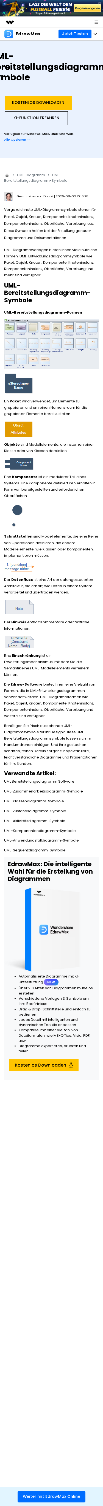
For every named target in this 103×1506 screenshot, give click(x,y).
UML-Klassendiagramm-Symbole (34, 801)
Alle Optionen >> (17, 139)
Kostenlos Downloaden (38, 102)
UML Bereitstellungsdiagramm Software (39, 781)
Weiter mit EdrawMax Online (51, 1496)
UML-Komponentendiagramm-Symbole (40, 830)
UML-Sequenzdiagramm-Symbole (35, 850)
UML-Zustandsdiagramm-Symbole (35, 811)
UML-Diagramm (31, 175)
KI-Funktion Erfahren (36, 118)
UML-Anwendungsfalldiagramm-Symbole (41, 840)
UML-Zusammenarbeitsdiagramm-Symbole (43, 791)
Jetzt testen (75, 33)
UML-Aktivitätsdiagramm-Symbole (34, 821)
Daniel (48, 196)
